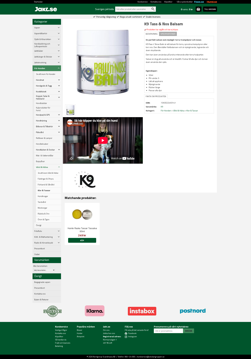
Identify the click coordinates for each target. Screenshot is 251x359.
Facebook (132, 333)
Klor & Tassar (44, 190)
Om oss (106, 330)
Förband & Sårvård (46, 184)
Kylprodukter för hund (43, 109)
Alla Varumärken (40, 265)
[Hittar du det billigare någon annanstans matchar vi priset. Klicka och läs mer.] (52, 309)
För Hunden (166, 110)
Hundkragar (43, 196)
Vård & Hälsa (178, 110)
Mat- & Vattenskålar (44, 155)
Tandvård (42, 202)
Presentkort (39, 248)
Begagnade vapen (42, 282)
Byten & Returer (41, 300)
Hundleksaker (42, 144)
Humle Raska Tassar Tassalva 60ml (82, 229)
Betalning (59, 346)
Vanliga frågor (61, 330)
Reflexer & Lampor (44, 138)
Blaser (79, 330)
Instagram (132, 336)
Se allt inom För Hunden (45, 74)
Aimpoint (80, 336)
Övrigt (38, 225)
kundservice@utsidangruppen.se (150, 356)
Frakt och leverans (62, 342)
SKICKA (188, 331)
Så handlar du (60, 339)
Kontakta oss (155, 1)
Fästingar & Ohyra (45, 178)
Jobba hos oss (109, 333)
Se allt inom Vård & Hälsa (48, 173)
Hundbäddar (41, 103)
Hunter (80, 333)
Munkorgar (42, 208)
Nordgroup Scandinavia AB (104, 356)
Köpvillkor (168, 1)
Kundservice (143, 1)
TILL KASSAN (210, 9)
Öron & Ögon (43, 219)
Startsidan (38, 1)
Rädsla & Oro (43, 213)
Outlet (37, 254)
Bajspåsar (40, 161)
